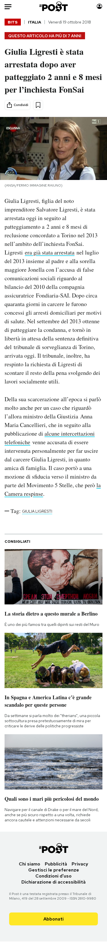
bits (13, 22)
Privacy (80, 864)
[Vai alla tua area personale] (99, 6)
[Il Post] (53, 6)
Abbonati (53, 919)
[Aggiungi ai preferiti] (38, 105)
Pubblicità (56, 864)
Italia (34, 22)
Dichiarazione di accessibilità (53, 882)
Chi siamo (29, 864)
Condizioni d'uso (53, 876)
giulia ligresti (37, 511)
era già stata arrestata (49, 252)
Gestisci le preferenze (53, 870)
